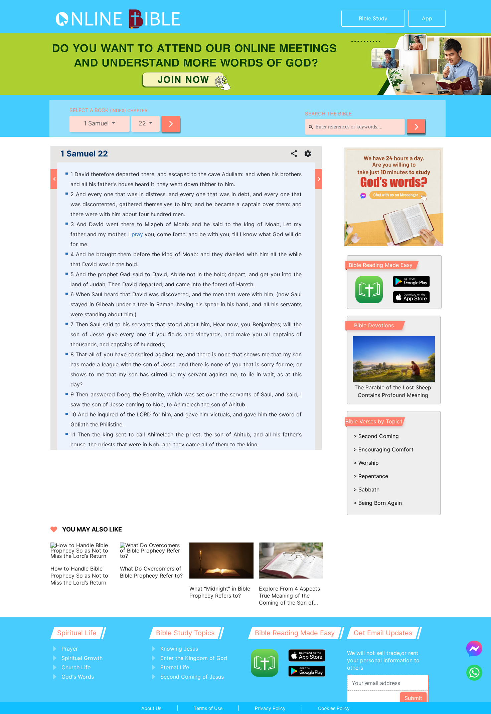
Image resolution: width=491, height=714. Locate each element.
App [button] (427, 18)
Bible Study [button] (373, 18)
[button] (170, 124)
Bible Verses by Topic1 (373, 421)
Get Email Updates (383, 633)
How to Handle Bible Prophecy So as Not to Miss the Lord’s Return (79, 575)
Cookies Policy (334, 708)
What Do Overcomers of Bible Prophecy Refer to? (151, 572)
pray (137, 234)
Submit (413, 698)
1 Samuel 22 (84, 153)
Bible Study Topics (185, 633)
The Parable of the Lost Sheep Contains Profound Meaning (392, 391)
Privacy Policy (270, 708)
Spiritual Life (77, 633)
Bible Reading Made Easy (381, 265)
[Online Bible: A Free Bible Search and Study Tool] (97, 16)
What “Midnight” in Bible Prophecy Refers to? (219, 592)
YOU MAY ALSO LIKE (92, 529)
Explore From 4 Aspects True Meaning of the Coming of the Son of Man (289, 595)
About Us (151, 708)
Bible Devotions (374, 325)
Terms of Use (208, 708)
